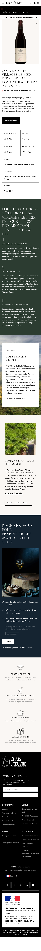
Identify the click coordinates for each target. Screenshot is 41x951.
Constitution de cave (10, 821)
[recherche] (30, 3)
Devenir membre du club (29, 810)
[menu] (4, 3)
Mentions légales (16, 870)
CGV (6, 870)
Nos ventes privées (9, 813)
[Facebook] (7, 885)
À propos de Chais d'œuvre (9, 837)
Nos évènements (28, 820)
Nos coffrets (6, 817)
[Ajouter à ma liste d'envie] (36, 23)
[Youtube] (33, 885)
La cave (4, 17)
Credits (33, 870)
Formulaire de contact (30, 839)
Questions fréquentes (30, 836)
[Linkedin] (27, 885)
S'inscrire (8, 641)
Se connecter (28, 647)
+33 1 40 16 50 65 (28, 843)
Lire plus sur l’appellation (15, 398)
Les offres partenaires (30, 824)
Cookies (26, 870)
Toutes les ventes (31, 9)
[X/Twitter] (20, 885)
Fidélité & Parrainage (30, 816)
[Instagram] (14, 885)
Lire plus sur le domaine (14, 493)
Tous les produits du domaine (18, 503)
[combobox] (20, 876)
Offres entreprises (8, 824)
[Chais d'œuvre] (14, 3)
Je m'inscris (20, 794)
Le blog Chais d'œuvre (10, 842)
